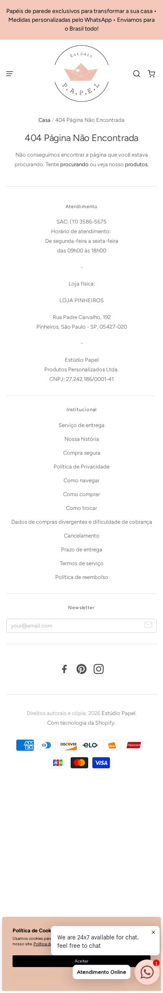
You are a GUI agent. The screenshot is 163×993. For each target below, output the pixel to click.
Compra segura (81, 453)
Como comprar (81, 494)
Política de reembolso (81, 577)
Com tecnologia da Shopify (81, 723)
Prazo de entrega (81, 549)
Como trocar (81, 508)
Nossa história (81, 439)
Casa (44, 120)
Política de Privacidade (81, 466)
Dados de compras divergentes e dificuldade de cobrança (81, 522)
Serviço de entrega (81, 425)
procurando (74, 164)
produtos (136, 164)
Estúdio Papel (118, 713)
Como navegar (81, 480)
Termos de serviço (82, 563)
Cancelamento (81, 536)
